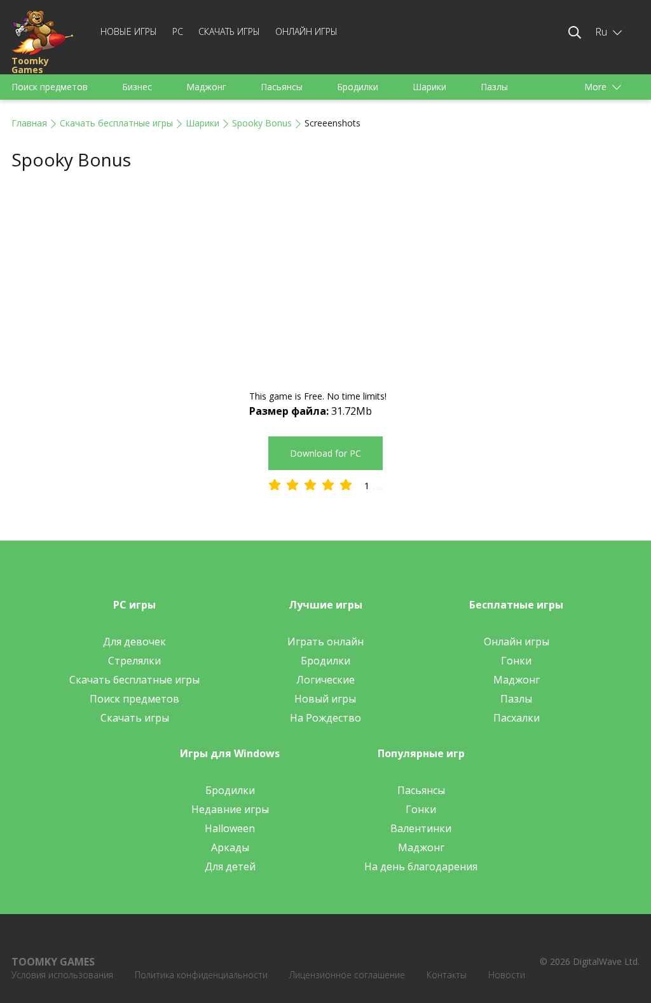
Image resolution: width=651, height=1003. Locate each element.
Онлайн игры (306, 31)
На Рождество (325, 718)
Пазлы (494, 87)
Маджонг (206, 87)
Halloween (230, 828)
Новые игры (128, 31)
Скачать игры (229, 31)
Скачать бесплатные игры (116, 123)
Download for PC (325, 453)
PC (177, 31)
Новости (506, 975)
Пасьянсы (282, 87)
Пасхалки (516, 718)
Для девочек (134, 642)
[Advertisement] (325, 281)
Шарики (429, 87)
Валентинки (420, 828)
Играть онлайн (325, 642)
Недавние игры (230, 809)
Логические (325, 680)
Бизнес (137, 87)
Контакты (447, 975)
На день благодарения (420, 866)
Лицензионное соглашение (347, 975)
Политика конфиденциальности (201, 975)
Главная (29, 123)
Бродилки (357, 87)
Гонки (516, 661)
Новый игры (325, 699)
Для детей (230, 866)
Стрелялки (134, 661)
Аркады (230, 847)
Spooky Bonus (262, 123)
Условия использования (62, 975)
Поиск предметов (49, 87)
